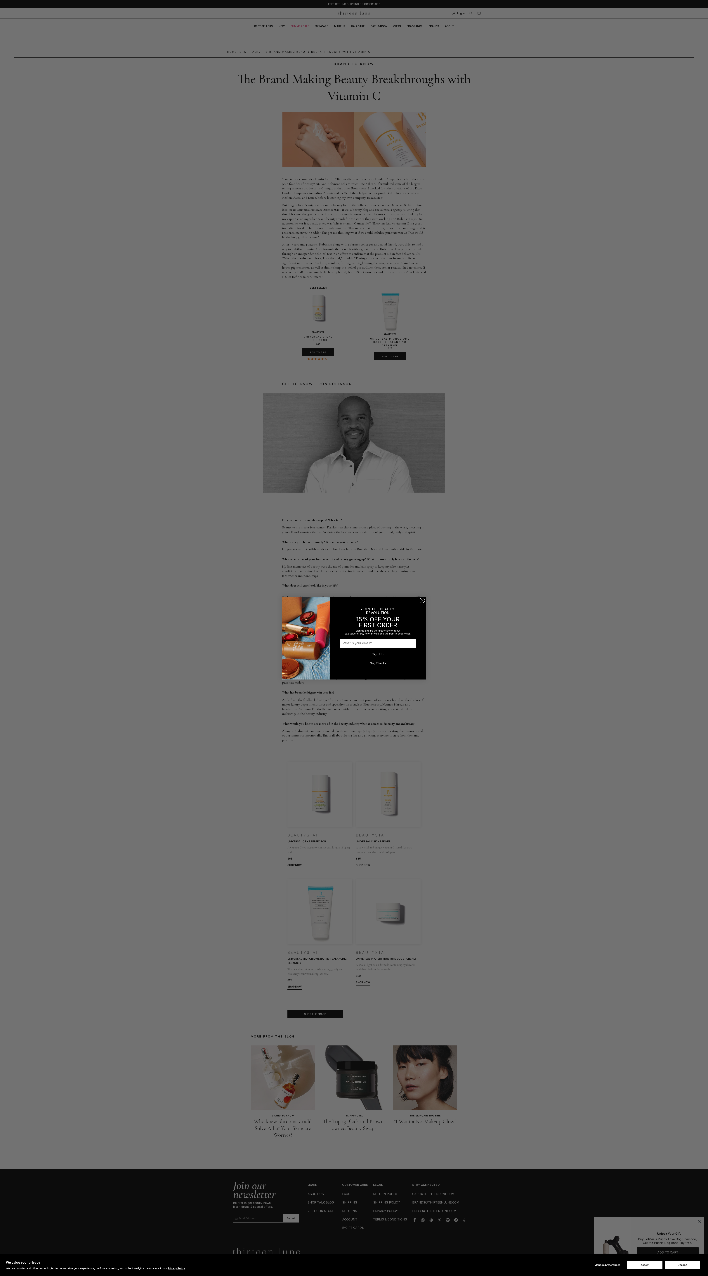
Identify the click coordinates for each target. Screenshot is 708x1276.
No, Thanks (378, 663)
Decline (682, 1264)
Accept (645, 1264)
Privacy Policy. (176, 1268)
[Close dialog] (422, 600)
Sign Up (378, 654)
